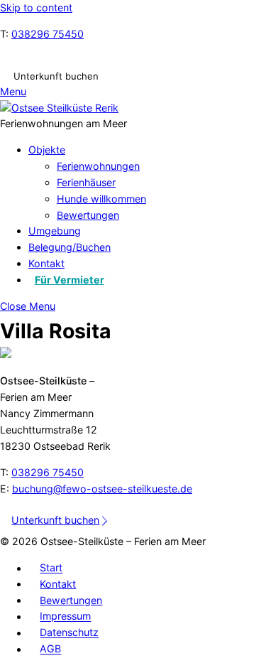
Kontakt (46, 263)
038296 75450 (47, 34)
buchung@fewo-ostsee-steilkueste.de (102, 489)
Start (51, 568)
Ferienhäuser (86, 182)
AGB (50, 649)
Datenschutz (69, 633)
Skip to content (36, 7)
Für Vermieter (69, 280)
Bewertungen (88, 215)
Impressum (65, 616)
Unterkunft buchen (56, 76)
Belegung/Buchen (69, 247)
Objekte (46, 150)
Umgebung (54, 231)
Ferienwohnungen (98, 166)
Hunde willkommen (101, 199)
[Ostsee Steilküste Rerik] (59, 108)
